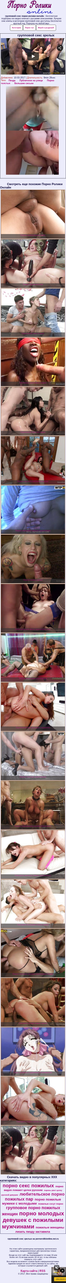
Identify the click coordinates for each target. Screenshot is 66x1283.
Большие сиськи (23, 83)
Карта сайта (29, 1270)
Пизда (12, 80)
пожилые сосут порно (50, 1203)
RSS (42, 1270)
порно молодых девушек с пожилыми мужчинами (33, 1220)
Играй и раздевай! (46, 28)
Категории (16, 28)
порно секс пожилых (28, 1185)
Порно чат (29, 28)
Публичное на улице (31, 80)
